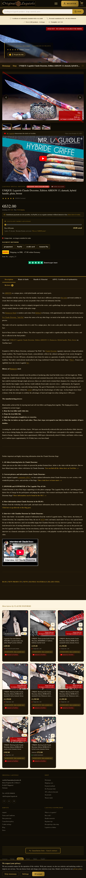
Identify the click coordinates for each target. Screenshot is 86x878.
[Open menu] (56, 4)
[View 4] (36, 127)
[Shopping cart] (82, 3)
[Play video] (43, 159)
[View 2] (16, 127)
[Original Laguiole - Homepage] (18, 3)
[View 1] (6, 127)
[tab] (9, 279)
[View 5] (46, 127)
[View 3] (26, 127)
